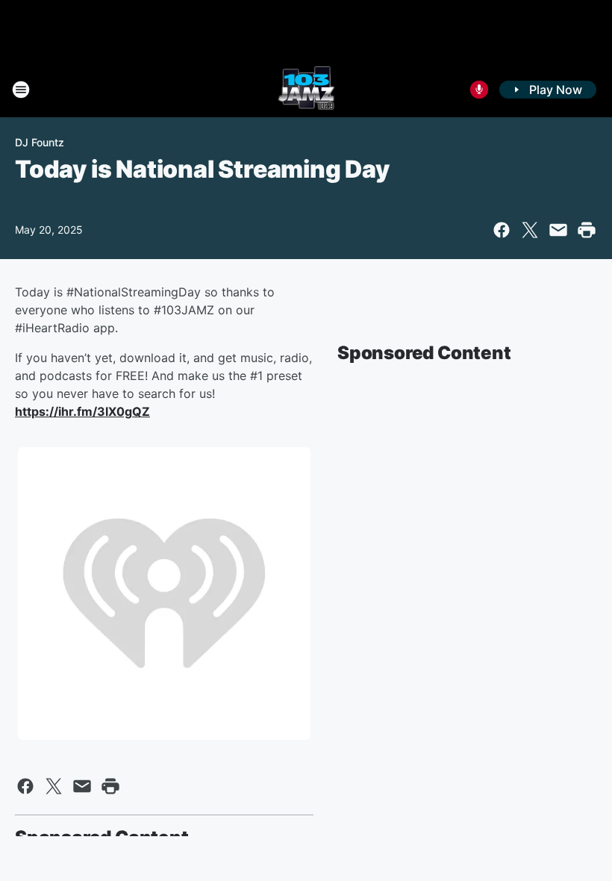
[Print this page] (586, 230)
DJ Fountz (39, 142)
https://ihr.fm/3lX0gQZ (82, 411)
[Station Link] (306, 89)
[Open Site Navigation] (21, 90)
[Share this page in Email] (558, 230)
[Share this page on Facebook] (501, 230)
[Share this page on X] (529, 230)
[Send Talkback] (479, 90)
